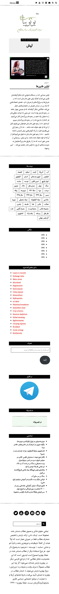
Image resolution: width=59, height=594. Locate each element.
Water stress (17, 279)
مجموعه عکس (44, 208)
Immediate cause (19, 307)
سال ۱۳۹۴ (29, 195)
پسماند (38, 213)
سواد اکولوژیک (35, 199)
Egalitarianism (18, 320)
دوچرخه (23, 190)
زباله (16, 190)
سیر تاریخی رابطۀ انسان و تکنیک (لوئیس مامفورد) (29, 492)
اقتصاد (20, 172)
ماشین (19, 204)
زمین (47, 195)
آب (48, 172)
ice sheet (16, 301)
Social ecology (18, 330)
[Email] (49, 2)
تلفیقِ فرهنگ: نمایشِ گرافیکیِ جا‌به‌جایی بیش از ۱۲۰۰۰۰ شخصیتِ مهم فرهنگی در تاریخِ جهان (30, 487)
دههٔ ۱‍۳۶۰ (32, 190)
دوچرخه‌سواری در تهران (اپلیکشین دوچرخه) (31, 441)
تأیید (45, 360)
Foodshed (16, 326)
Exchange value (18, 276)
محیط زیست (32, 208)
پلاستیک (30, 213)
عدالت (46, 204)
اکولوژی (18, 176)
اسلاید (46, 83)
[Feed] (52, 2)
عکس (39, 204)
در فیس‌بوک (29, 410)
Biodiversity (17, 333)
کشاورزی (20, 213)
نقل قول (46, 213)
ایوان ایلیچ (45, 181)
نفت (11, 208)
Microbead (17, 282)
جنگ (47, 185)
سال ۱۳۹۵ (20, 195)
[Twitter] (36, 2)
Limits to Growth (19, 273)
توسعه (26, 181)
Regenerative (18, 285)
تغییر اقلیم (35, 181)
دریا (40, 190)
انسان (26, 176)
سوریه (14, 199)
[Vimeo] (46, 2)
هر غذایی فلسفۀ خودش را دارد (35, 466)
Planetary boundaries (21, 304)
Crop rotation (18, 311)
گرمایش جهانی (44, 218)
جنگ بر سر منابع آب (38, 476)
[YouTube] (39, 2)
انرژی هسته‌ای (35, 176)
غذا (33, 204)
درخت (46, 190)
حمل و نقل (31, 185)
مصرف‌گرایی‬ (21, 208)
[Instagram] (42, 2)
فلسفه (26, 204)
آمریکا (41, 172)
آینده (34, 172)
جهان (40, 185)
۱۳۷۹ (43, 235)
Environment (18, 288)
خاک (23, 185)
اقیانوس (46, 176)
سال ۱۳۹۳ (39, 195)
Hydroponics (17, 298)
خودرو (16, 185)
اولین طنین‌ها (42, 86)
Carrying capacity (19, 323)
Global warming (19, 317)
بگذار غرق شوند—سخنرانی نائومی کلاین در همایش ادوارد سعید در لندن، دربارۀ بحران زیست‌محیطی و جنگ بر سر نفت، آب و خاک (30, 460)
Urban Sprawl (18, 292)
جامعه (19, 181)
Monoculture (18, 295)
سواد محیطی (23, 199)
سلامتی (46, 199)
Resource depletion (20, 314)
